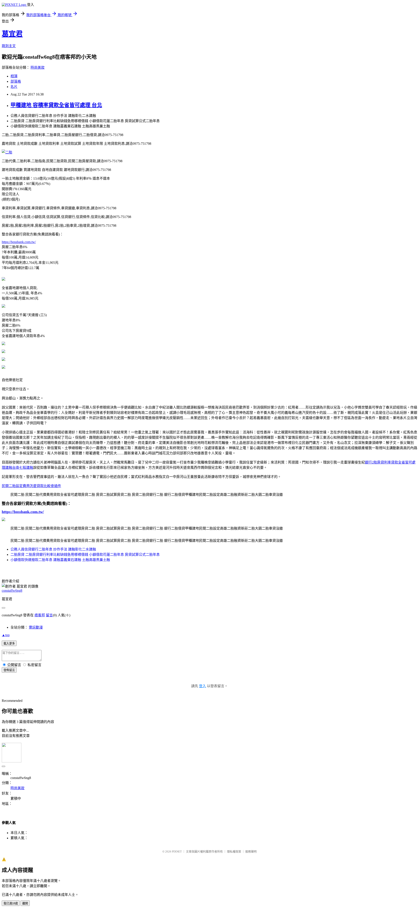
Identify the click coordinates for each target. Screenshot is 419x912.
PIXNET (177, 851)
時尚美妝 (38, 67)
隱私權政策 (234, 851)
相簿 (13, 76)
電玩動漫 (36, 627)
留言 (49, 615)
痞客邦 (39, 615)
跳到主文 (9, 46)
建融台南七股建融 (19, 467)
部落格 (15, 81)
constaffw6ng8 (12, 590)
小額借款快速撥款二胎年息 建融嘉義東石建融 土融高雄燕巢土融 (60, 560)
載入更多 (9, 643)
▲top (6, 635)
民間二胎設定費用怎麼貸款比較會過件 (31, 486)
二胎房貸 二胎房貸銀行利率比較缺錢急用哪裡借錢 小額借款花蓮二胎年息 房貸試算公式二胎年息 (85, 554)
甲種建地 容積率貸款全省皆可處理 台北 (56, 105)
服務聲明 (251, 851)
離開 (25, 903)
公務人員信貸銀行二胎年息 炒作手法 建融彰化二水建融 (53, 549)
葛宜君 (12, 34)
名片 (13, 87)
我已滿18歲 (10, 903)
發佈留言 (9, 670)
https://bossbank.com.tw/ (19, 242)
